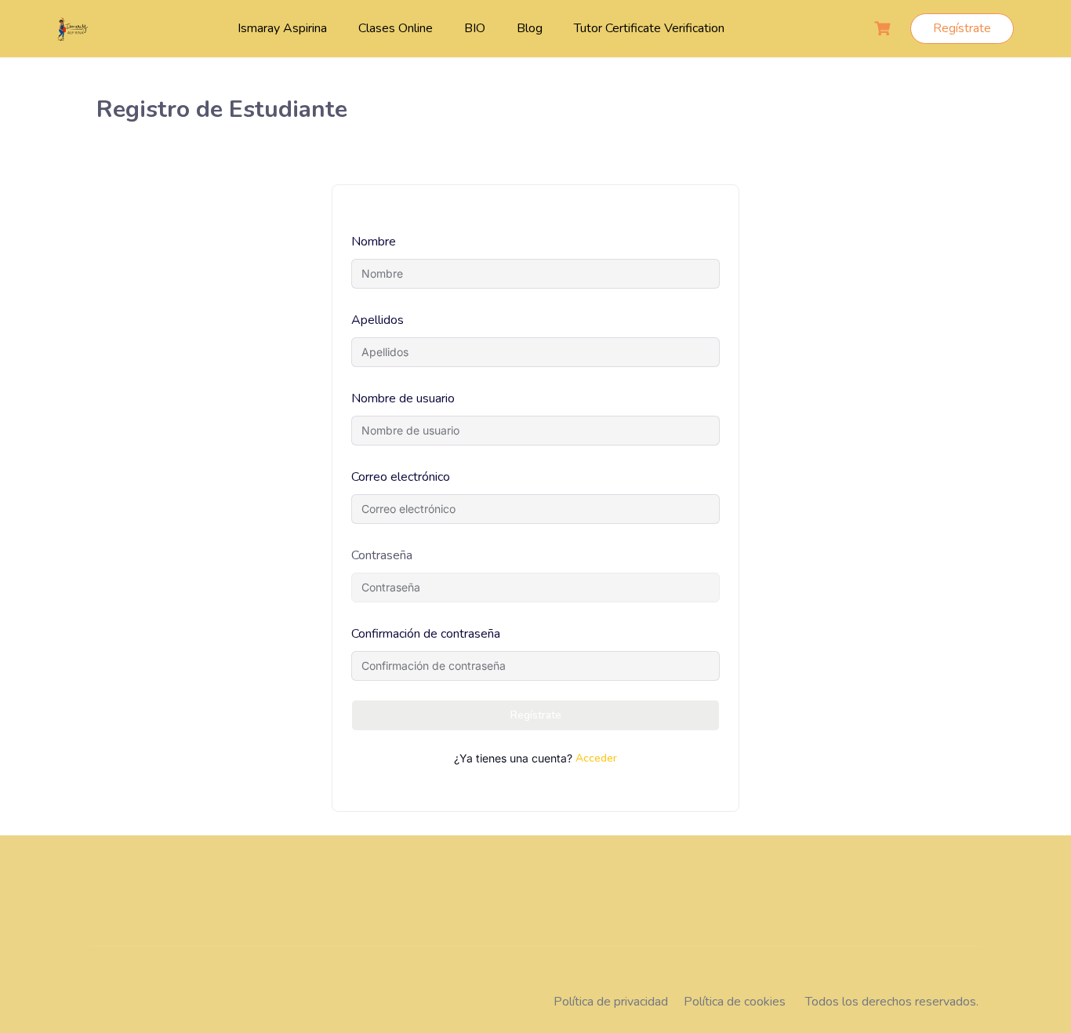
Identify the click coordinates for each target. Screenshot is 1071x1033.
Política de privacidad (611, 1001)
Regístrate (962, 28)
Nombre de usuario (403, 398)
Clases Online (395, 28)
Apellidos (377, 320)
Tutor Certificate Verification (649, 28)
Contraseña (381, 555)
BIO (474, 28)
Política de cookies (735, 1001)
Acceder (596, 758)
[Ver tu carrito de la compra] (884, 28)
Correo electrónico (400, 477)
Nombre (373, 241)
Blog (530, 28)
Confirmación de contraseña (425, 633)
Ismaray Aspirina (282, 28)
